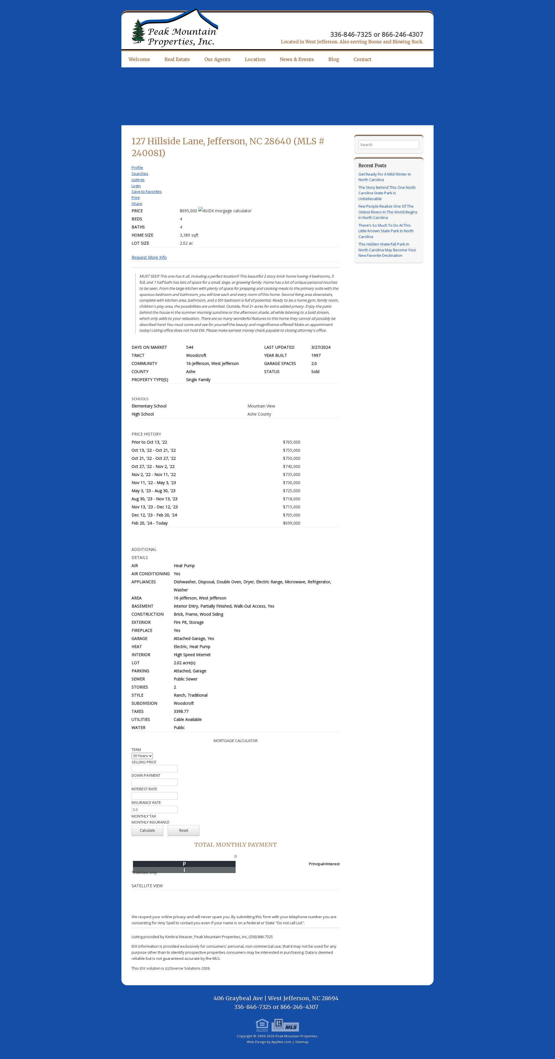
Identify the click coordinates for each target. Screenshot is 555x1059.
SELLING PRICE (144, 762)
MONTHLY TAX (144, 816)
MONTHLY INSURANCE (150, 822)
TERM (136, 749)
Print (136, 197)
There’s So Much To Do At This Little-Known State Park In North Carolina (386, 231)
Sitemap (301, 1042)
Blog (333, 59)
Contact (362, 59)
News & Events (297, 59)
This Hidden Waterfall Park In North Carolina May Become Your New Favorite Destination (387, 249)
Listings (138, 179)
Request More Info (149, 257)
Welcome (139, 59)
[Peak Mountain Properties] (175, 26)
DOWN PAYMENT (146, 775)
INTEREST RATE (144, 789)
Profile (137, 167)
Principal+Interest (324, 863)
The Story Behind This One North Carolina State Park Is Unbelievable (387, 193)
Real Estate (177, 59)
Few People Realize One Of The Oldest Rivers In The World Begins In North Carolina (387, 212)
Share (137, 203)
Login (136, 185)
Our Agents (217, 59)
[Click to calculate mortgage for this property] (224, 211)
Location (255, 59)
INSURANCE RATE (146, 802)
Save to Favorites (147, 191)
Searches (140, 173)
